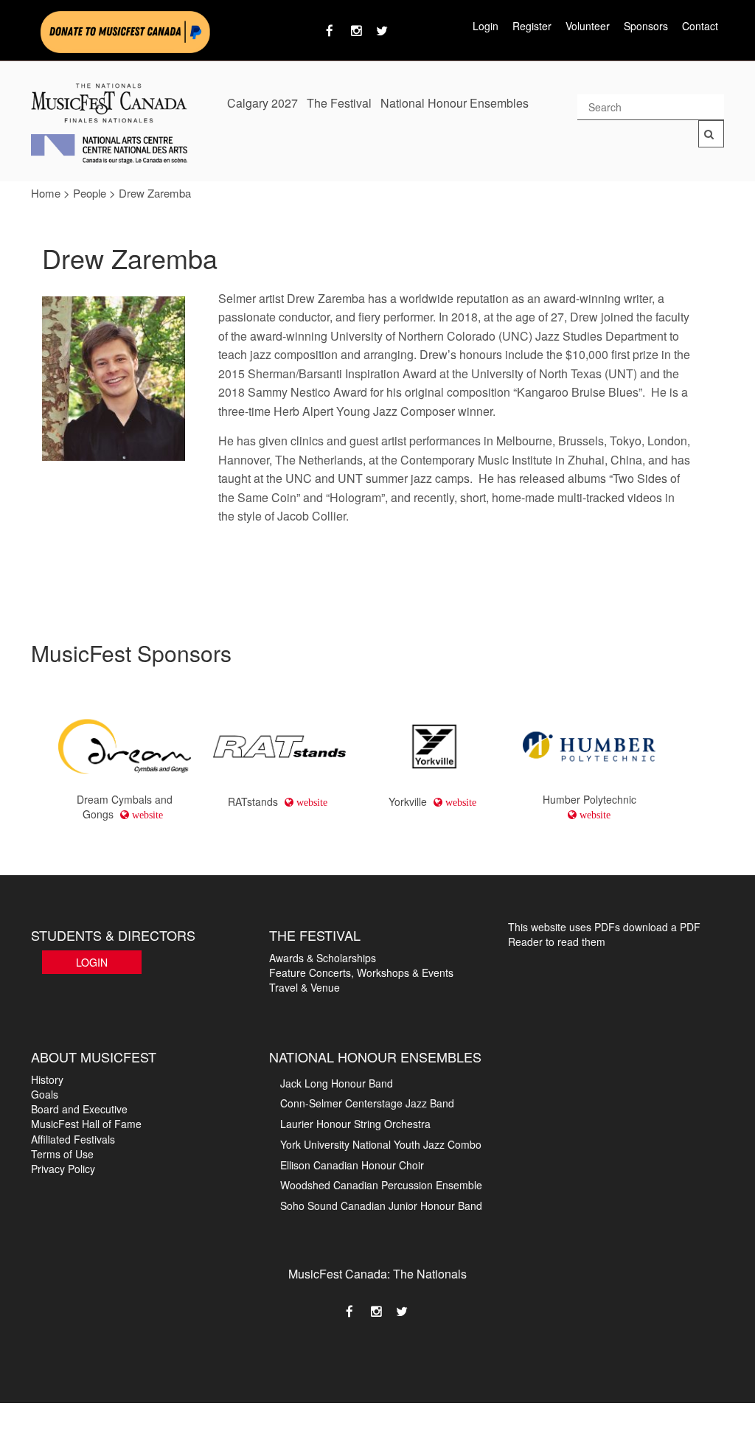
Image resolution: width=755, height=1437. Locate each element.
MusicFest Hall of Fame (86, 1123)
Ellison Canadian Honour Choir (352, 1165)
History (47, 1079)
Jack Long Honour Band (336, 1083)
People (89, 193)
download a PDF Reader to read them (604, 934)
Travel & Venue (304, 987)
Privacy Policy (63, 1168)
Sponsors (646, 25)
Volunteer (588, 25)
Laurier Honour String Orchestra (355, 1123)
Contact (700, 25)
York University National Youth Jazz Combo (380, 1144)
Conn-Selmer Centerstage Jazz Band (367, 1103)
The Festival (339, 102)
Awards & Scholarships (322, 957)
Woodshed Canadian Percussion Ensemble (381, 1184)
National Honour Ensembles (454, 102)
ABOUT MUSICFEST (93, 1056)
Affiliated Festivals (73, 1139)
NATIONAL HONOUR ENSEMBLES (375, 1056)
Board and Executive (79, 1109)
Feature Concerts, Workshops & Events (361, 972)
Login (485, 25)
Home (45, 193)
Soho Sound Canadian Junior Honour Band (381, 1205)
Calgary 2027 (262, 102)
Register (532, 25)
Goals (44, 1094)
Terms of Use (62, 1154)
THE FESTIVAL (315, 934)
